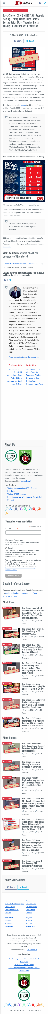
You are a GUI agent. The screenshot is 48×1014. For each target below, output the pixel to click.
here (36, 105)
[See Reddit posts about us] (39, 509)
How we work (31, 904)
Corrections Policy (12, 910)
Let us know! (26, 481)
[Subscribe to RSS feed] (7, 513)
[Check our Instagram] (21, 509)
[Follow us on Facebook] (16, 509)
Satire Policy (10, 907)
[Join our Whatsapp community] (25, 509)
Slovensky (9, 926)
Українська (30, 926)
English (29, 917)
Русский (29, 923)
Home (7, 901)
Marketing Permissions (14, 540)
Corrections (30, 910)
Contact (29, 913)
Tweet (31, 40)
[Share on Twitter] (10, 280)
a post (23, 105)
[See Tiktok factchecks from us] (7, 509)
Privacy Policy (31, 907)
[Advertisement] (24, 413)
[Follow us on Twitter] (30, 509)
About (28, 901)
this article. (7, 247)
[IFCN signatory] (24, 981)
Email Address (11, 529)
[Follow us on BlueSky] (11, 509)
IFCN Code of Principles (14, 904)
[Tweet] (45, 3)
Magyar (29, 920)
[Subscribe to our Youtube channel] (34, 509)
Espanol (8, 920)
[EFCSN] (24, 995)
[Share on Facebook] (5, 280)
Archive (8, 913)
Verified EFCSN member (16, 494)
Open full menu (4, 3)
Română (8, 923)
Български (9, 917)
